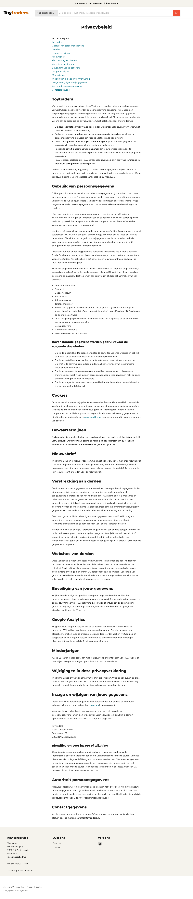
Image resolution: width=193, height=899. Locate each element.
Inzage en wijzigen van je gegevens (69, 82)
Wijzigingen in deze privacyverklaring (71, 78)
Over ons (57, 843)
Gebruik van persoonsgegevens (68, 45)
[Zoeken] (176, 13)
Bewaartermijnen (61, 53)
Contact (56, 847)
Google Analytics (61, 71)
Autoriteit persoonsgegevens (67, 86)
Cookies (56, 49)
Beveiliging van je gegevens (66, 67)
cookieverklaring (92, 417)
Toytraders (57, 42)
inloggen (94, 705)
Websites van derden (63, 64)
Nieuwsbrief (58, 56)
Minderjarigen (59, 75)
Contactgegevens (61, 89)
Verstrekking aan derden (64, 60)
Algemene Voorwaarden (14, 887)
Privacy (30, 887)
